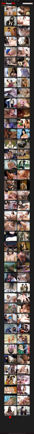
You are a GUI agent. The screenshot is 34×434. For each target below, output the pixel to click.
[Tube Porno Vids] (8, 3)
